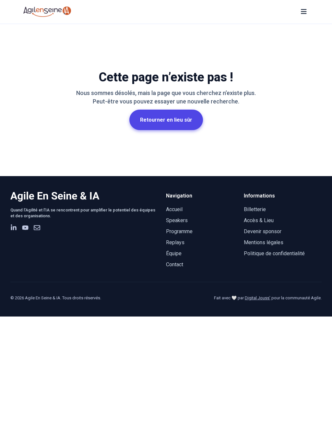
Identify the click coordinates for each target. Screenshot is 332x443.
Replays (175, 242)
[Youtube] (25, 227)
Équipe (174, 253)
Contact (174, 264)
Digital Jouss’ (257, 297)
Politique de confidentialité (274, 253)
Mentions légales (263, 242)
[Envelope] (37, 227)
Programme (179, 231)
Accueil (174, 209)
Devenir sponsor (262, 231)
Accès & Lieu (259, 220)
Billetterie (255, 209)
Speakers (177, 220)
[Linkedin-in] (13, 227)
